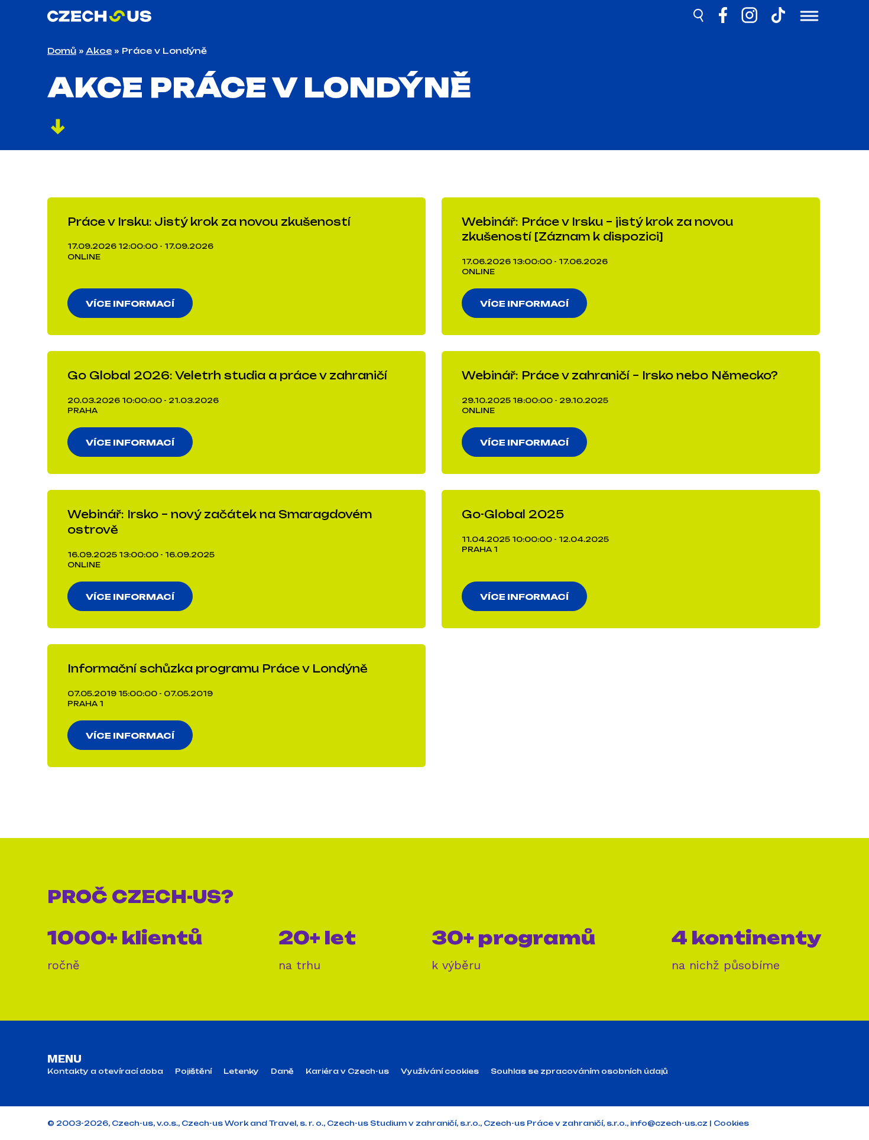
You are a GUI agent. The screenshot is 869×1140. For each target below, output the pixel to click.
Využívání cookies (440, 1071)
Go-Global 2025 (513, 514)
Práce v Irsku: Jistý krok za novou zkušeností (209, 221)
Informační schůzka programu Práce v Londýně (217, 668)
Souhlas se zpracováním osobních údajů (579, 1071)
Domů (61, 51)
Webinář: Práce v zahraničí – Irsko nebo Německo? (620, 375)
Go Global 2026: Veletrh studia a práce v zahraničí (227, 375)
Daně (282, 1071)
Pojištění (193, 1071)
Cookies (731, 1123)
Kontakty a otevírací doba (105, 1071)
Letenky (241, 1071)
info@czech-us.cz (669, 1123)
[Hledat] (699, 17)
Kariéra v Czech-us (347, 1071)
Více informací (130, 303)
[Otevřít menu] (809, 17)
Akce (99, 51)
